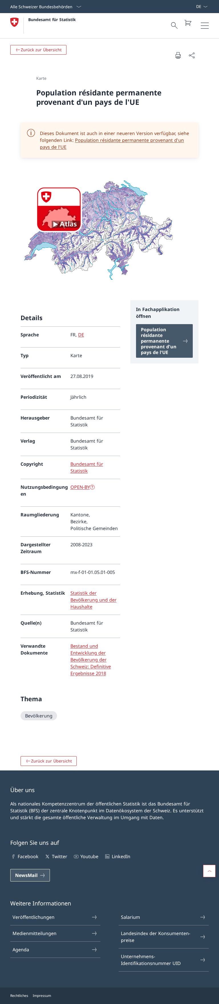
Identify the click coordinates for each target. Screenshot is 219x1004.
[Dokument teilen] (191, 55)
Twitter (59, 856)
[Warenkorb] (187, 23)
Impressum (42, 995)
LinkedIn (121, 856)
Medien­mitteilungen (34, 933)
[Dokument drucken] (178, 55)
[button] (209, 871)
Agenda (21, 949)
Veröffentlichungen (33, 917)
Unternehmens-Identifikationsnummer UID (151, 959)
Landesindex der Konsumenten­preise (155, 936)
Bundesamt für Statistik (52, 19)
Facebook (28, 856)
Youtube (89, 856)
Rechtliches (19, 995)
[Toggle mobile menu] (204, 26)
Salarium (130, 917)
